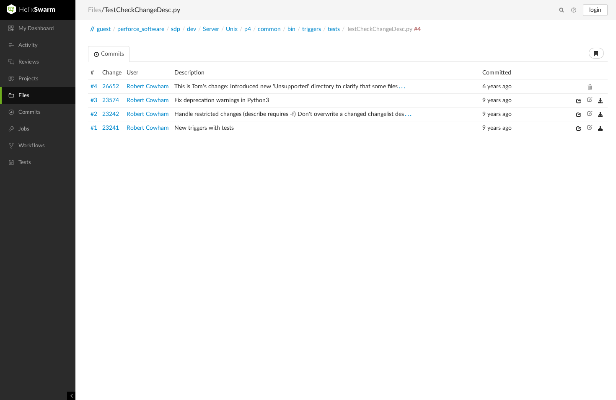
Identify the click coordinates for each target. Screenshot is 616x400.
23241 (110, 128)
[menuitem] (37, 28)
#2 (94, 114)
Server (211, 29)
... (402, 86)
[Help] (574, 10)
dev (191, 29)
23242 (110, 114)
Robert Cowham (148, 87)
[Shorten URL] (596, 53)
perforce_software (140, 29)
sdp (175, 29)
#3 (94, 100)
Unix (232, 29)
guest (104, 29)
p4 (247, 29)
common (269, 29)
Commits (111, 54)
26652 (110, 87)
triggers (311, 29)
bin (291, 29)
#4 (94, 87)
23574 (110, 100)
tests (334, 29)
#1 (94, 128)
